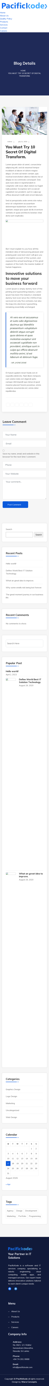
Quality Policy (6, 18)
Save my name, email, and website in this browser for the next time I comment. (21, 455)
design (19, 1211)
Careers (3, 31)
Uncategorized (12, 1110)
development (31, 1211)
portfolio (22, 1216)
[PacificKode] (24, 5)
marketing (11, 1216)
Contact (3, 27)
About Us (4, 15)
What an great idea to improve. (20, 580)
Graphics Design (13, 1089)
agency (10, 1211)
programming (35, 1216)
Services (4, 24)
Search (9, 529)
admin (9, 142)
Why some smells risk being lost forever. (24, 587)
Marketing (10, 1103)
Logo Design (11, 1096)
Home (2, 12)
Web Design (11, 1117)
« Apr (8, 1184)
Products (4, 21)
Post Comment (14, 504)
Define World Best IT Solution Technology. (30, 681)
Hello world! (11, 563)
